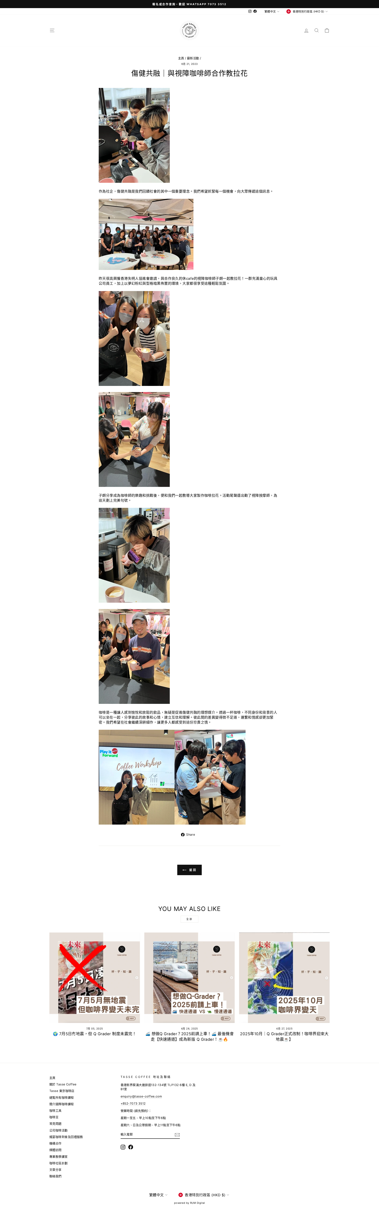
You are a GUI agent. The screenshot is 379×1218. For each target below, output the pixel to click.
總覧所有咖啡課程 (61, 1097)
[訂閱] (177, 1134)
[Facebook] (130, 1147)
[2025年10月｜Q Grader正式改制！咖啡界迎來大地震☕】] (284, 977)
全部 (189, 919)
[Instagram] (123, 1147)
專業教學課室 (58, 1157)
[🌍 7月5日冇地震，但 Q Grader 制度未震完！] (94, 977)
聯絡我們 (55, 1176)
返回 (192, 869)
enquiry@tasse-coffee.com (141, 1096)
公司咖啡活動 (58, 1130)
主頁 (181, 58)
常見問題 (55, 1124)
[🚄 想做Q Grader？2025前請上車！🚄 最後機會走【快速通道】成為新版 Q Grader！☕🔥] (189, 977)
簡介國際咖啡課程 (61, 1104)
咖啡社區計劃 (58, 1163)
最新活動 (193, 58)
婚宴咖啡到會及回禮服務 (66, 1137)
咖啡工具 (55, 1110)
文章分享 (55, 1170)
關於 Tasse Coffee (63, 1084)
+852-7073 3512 (133, 1103)
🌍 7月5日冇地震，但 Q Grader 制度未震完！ (94, 1033)
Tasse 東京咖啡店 (61, 1091)
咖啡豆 (53, 1117)
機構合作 (55, 1143)
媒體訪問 (55, 1150)
